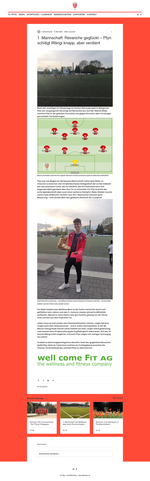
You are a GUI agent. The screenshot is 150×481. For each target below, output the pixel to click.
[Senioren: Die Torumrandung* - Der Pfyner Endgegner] (42, 410)
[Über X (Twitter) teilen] (43, 380)
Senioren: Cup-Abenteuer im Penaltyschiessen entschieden (107, 423)
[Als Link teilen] (53, 380)
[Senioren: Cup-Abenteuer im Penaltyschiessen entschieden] (108, 410)
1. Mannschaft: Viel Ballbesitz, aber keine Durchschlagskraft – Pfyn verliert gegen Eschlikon (75, 423)
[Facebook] (141, 14)
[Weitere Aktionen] (111, 32)
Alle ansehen (118, 398)
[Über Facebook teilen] (38, 380)
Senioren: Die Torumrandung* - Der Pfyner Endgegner (42, 423)
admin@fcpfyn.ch (84, 475)
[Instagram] (138, 14)
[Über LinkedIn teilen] (48, 380)
